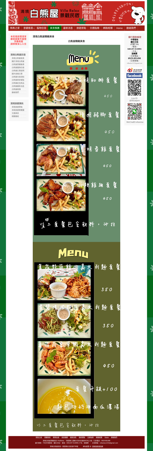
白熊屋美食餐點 (18, 80)
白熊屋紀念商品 (18, 83)
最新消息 (68, 28)
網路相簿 (108, 28)
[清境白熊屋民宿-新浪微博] (134, 70)
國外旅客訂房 (17, 74)
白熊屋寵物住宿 (18, 67)
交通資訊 (15, 113)
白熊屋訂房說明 (18, 71)
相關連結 (15, 116)
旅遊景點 (81, 28)
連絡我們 (131, 28)
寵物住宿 (41, 28)
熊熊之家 (15, 28)
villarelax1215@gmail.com (134, 63)
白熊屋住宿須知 (18, 77)
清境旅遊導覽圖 (18, 110)
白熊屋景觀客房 (18, 64)
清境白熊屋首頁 (18, 58)
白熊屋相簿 (16, 89)
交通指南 (94, 28)
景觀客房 (28, 28)
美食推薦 (55, 28)
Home (119, 28)
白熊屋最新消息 (18, 86)
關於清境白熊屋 (18, 61)
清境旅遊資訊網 (97, 446)
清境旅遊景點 (17, 107)
